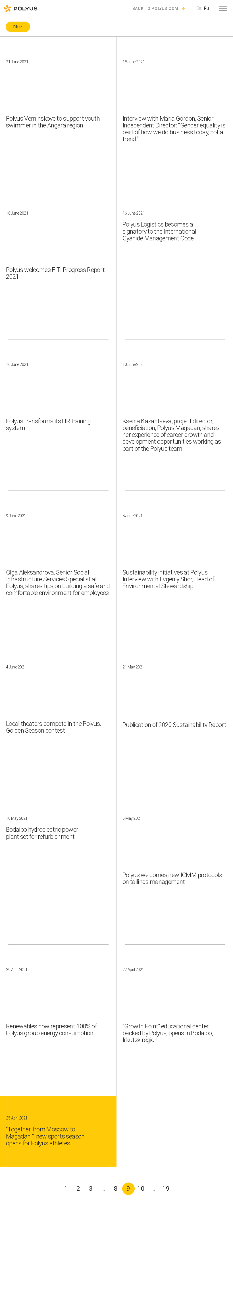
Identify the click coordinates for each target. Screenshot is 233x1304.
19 (166, 1188)
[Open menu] (223, 8)
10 (141, 1188)
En (198, 8)
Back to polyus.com (155, 9)
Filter (17, 27)
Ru (206, 8)
